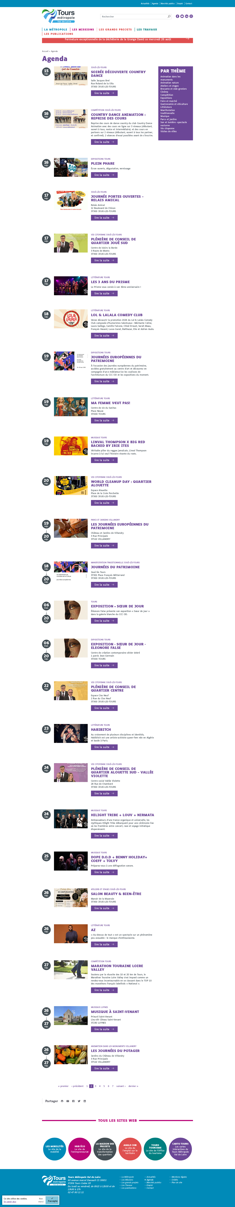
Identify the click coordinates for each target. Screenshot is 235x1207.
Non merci (41, 1200)
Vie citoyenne (167, 128)
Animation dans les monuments (170, 78)
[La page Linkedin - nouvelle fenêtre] (186, 16)
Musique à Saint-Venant (115, 1012)
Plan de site (177, 1182)
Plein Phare (103, 163)
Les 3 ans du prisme (110, 282)
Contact (188, 3)
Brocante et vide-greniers (173, 88)
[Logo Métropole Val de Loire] (54, 1185)
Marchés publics (167, 3)
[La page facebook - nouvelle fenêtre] (177, 16)
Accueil (45, 51)
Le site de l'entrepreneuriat (80, 1149)
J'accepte (53, 1201)
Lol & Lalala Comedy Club (117, 315)
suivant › (120, 1086)
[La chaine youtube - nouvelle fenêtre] (182, 16)
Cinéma (164, 91)
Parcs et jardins (168, 119)
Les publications (58, 33)
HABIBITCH (101, 729)
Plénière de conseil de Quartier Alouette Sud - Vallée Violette (122, 772)
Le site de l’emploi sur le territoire (130, 1149)
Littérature (166, 107)
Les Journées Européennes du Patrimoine (120, 526)
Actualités (145, 3)
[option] (54, 1149)
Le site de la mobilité (55, 1149)
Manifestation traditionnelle (167, 111)
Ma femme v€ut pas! (110, 403)
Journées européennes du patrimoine (116, 359)
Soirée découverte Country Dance (118, 74)
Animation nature (169, 82)
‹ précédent (77, 1086)
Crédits (175, 1179)
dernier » (133, 1086)
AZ (93, 930)
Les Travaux (147, 29)
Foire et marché (168, 101)
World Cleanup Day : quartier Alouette (121, 483)
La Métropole (55, 29)
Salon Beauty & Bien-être (116, 894)
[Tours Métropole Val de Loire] (58, 16)
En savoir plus (10, 1202)
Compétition (166, 94)
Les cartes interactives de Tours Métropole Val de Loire (180, 1149)
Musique (164, 116)
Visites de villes (168, 131)
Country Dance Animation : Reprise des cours (118, 116)
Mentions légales (179, 1177)
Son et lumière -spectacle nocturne (173, 124)
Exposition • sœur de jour (117, 606)
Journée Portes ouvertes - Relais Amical (117, 198)
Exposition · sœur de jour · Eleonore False (118, 646)
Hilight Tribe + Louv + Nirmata (122, 815)
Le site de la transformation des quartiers (105, 1149)
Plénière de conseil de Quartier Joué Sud (113, 241)
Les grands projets (115, 29)
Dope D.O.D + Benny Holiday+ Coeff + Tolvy (119, 859)
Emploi (180, 3)
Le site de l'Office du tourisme (155, 1149)
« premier (63, 1086)
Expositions (166, 97)
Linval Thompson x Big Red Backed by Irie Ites (118, 444)
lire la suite (102, 93)
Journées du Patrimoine (115, 567)
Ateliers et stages (169, 85)
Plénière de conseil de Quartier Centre (113, 688)
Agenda (155, 3)
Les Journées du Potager (115, 1051)
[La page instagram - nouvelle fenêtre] (191, 16)
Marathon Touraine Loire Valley (117, 967)
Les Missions (83, 29)
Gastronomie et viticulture (174, 104)
